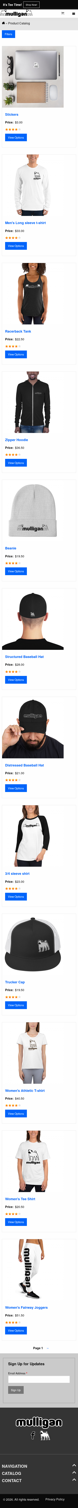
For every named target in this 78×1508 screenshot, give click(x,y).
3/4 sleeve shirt (17, 873)
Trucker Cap (15, 982)
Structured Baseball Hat (24, 656)
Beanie (10, 548)
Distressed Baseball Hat (24, 765)
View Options (16, 137)
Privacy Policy (55, 1499)
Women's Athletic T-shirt (25, 1090)
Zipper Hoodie (16, 439)
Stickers (11, 114)
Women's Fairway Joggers (26, 1307)
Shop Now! (31, 4)
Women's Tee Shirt (20, 1198)
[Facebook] (33, 1441)
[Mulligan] (4, 23)
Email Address (16, 1373)
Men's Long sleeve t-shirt (25, 222)
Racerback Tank (18, 331)
